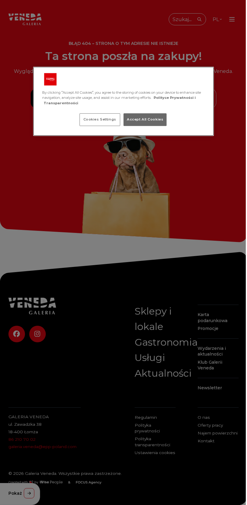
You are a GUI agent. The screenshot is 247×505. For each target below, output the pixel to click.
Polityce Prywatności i (175, 98)
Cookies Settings (99, 119)
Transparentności (61, 103)
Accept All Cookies (145, 119)
